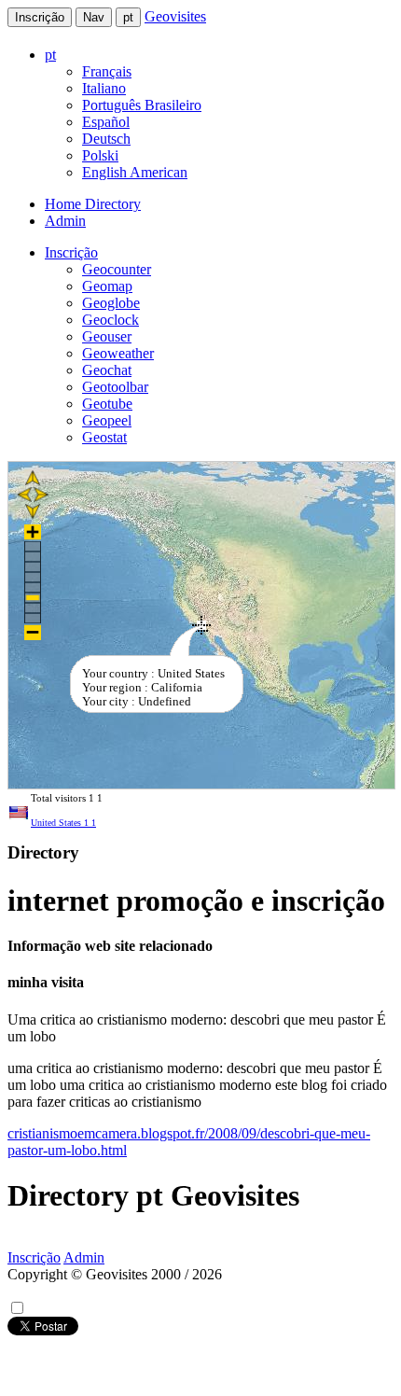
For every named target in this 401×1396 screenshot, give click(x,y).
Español (106, 122)
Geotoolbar (115, 387)
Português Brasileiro (141, 105)
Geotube (107, 404)
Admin (65, 221)
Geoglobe (111, 303)
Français (106, 71)
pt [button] (50, 55)
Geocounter (116, 269)
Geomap (107, 286)
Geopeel (106, 420)
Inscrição (39, 17)
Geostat (104, 437)
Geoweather (118, 353)
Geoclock (110, 320)
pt (128, 17)
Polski (100, 155)
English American (134, 172)
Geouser (106, 336)
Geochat (106, 370)
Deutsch (106, 139)
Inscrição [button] (71, 252)
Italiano (104, 88)
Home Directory (93, 204)
